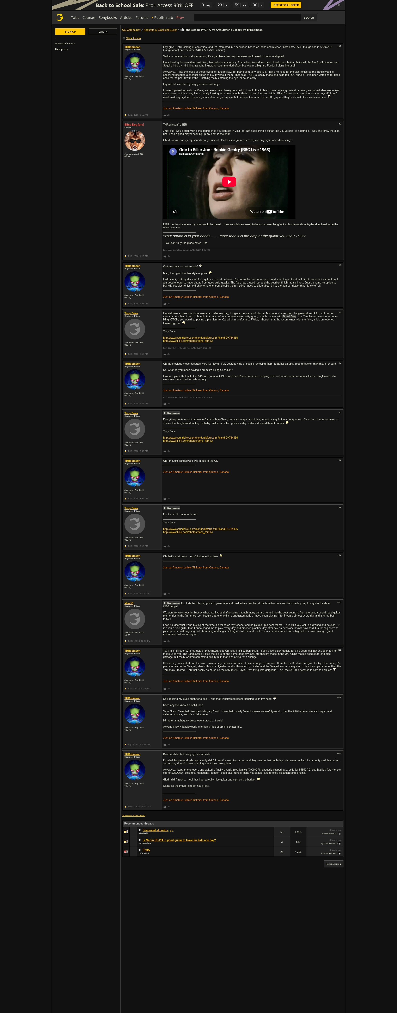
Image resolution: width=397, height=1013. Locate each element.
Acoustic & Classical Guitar (160, 29)
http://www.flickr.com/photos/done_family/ (188, 340)
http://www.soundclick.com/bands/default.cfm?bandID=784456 (200, 337)
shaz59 (128, 603)
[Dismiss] (339, 5)
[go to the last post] (340, 834)
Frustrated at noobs (156, 830)
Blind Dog (130, 124)
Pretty (146, 850)
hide (270, 835)
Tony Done (131, 313)
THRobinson (132, 47)
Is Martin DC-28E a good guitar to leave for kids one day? (179, 840)
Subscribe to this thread (133, 815)
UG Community (131, 29)
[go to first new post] (140, 830)
